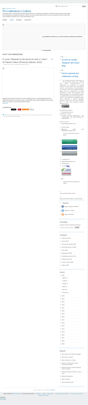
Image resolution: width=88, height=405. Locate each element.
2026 (63, 275)
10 (50, 50)
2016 (63, 323)
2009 (63, 344)
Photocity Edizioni (47, 114)
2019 (63, 314)
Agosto (64, 278)
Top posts (38, 393)
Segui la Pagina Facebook (71, 206)
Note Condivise (66, 379)
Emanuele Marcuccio (67, 112)
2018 (63, 317)
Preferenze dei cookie (43, 395)
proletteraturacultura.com (68, 161)
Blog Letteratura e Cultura (69, 360)
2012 (63, 335)
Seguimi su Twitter (69, 210)
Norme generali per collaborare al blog (70, 74)
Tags (11, 20)
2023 (63, 302)
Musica (5, 116)
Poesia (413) (65, 241)
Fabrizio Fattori (7, 114)
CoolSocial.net (65, 159)
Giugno (64, 283)
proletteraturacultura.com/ (69, 123)
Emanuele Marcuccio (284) (69, 247)
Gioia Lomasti (32, 114)
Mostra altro (5, 103)
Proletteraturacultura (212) (69, 256)
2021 (63, 308)
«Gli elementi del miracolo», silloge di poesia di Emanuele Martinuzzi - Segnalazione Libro (63, 36)
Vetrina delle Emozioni (68, 382)
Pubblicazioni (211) (67, 259)
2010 (63, 341)
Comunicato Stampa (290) (69, 244)
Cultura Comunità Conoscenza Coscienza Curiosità (70, 363)
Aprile (63, 286)
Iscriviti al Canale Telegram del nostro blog (70, 63)
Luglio (64, 280)
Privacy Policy (65, 127)
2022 (63, 305)
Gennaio (64, 292)
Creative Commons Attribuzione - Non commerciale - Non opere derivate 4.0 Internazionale (73, 117)
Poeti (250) (65, 250)
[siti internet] (72, 147)
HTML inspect (65, 163)
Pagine (19, 20)
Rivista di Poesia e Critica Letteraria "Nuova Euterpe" (71, 368)
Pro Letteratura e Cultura (17, 11)
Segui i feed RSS (69, 214)
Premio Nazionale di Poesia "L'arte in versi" (72, 372)
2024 (63, 299)
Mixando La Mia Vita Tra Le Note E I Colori (20, 114)
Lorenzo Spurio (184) (67, 262)
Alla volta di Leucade (67, 357)
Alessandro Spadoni (12, 116)
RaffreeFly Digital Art (67, 376)
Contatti (27, 20)
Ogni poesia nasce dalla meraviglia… (72, 354)
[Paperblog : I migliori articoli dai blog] (72, 166)
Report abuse (50, 393)
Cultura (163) (65, 265)
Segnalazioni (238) (67, 253)
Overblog (53, 390)
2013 (63, 332)
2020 (63, 311)
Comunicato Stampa (39, 114)
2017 (63, 320)
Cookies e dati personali (76, 393)
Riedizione (18, 116)
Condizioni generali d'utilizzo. (62, 393)
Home (5, 20)
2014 (63, 329)
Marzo (64, 289)
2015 (63, 326)
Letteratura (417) (66, 238)
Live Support (3, 399)
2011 (63, 338)
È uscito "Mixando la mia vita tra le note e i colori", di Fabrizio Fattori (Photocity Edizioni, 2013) (25, 60)
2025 (63, 296)
